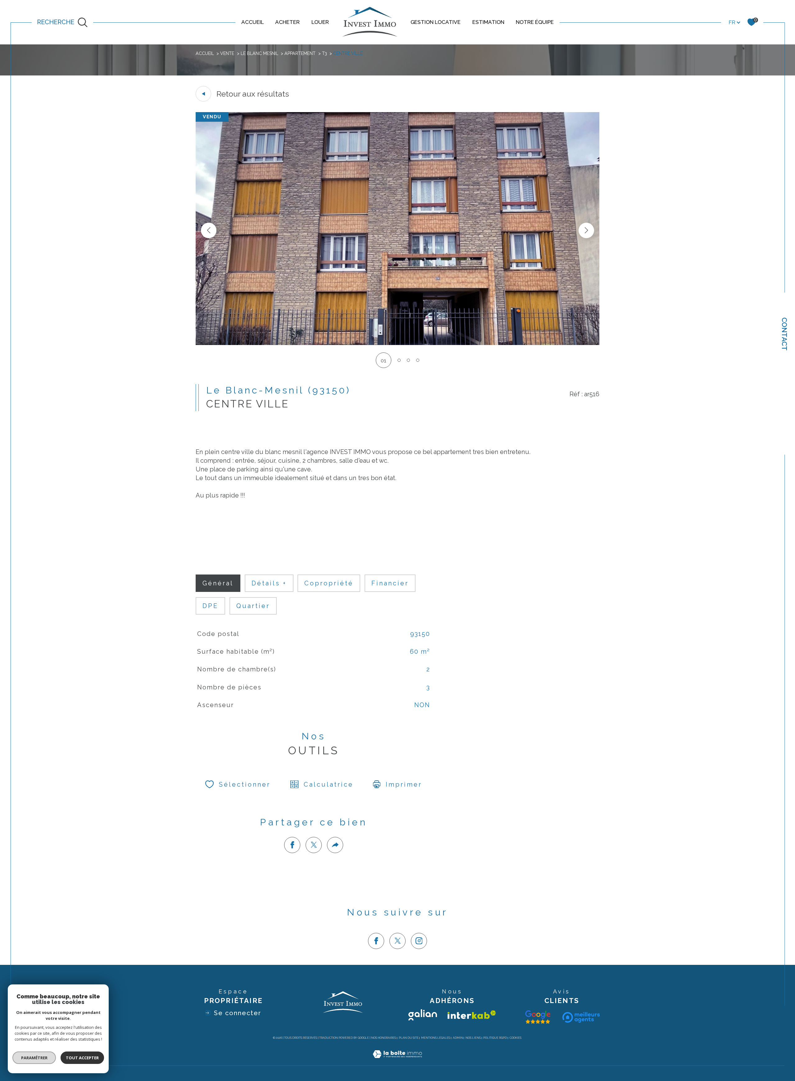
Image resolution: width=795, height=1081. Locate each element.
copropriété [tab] (328, 583)
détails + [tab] (269, 583)
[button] (586, 230)
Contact (784, 334)
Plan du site (409, 1037)
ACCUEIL (252, 22)
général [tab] (218, 583)
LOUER (320, 22)
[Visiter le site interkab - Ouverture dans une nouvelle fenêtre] (471, 1015)
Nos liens (473, 1037)
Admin (458, 1037)
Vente (227, 53)
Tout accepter (82, 1058)
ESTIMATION (488, 22)
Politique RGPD (495, 1037)
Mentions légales (435, 1037)
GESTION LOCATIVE (436, 22)
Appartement (300, 53)
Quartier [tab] (253, 606)
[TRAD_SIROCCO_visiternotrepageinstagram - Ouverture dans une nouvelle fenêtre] (419, 941)
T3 (324, 53)
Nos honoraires (383, 1037)
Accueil (205, 53)
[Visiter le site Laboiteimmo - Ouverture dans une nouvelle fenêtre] (397, 1061)
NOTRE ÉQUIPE (535, 22)
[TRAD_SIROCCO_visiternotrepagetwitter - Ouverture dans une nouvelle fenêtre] (397, 941)
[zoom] (397, 343)
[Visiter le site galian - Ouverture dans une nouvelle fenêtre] (422, 1014)
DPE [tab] (210, 606)
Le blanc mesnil (259, 53)
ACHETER (287, 22)
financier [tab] (390, 583)
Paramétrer (34, 1058)
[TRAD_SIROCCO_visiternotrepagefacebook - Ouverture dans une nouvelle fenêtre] (376, 941)
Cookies (515, 1037)
